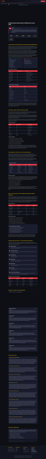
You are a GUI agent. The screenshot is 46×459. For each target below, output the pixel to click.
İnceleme (6, 3)
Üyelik (18, 3)
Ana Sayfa (2, 3)
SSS (23, 3)
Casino (12, 3)
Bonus (15, 3)
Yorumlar (21, 3)
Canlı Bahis (9, 3)
